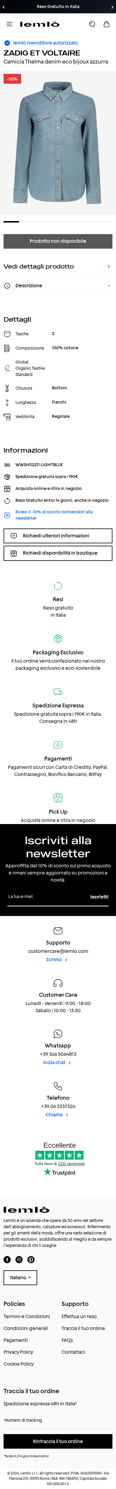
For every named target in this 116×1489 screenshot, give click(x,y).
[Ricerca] (92, 24)
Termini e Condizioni (27, 1316)
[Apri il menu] (9, 24)
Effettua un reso (79, 1316)
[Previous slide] (3, 7)
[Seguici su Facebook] (7, 1259)
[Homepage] (39, 24)
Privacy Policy (18, 1352)
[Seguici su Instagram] (19, 1259)
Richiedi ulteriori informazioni (56, 536)
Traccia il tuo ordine (83, 1328)
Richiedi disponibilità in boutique (60, 553)
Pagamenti (16, 1340)
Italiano (18, 1277)
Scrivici (54, 959)
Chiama (54, 1114)
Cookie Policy (19, 1364)
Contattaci (73, 1352)
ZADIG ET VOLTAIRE (42, 53)
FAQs (67, 1340)
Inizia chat (54, 1062)
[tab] (11, 222)
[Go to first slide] (112, 7)
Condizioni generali (26, 1328)
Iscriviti (99, 897)
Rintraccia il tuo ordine (58, 1441)
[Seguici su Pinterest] (31, 1259)
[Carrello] (106, 24)
